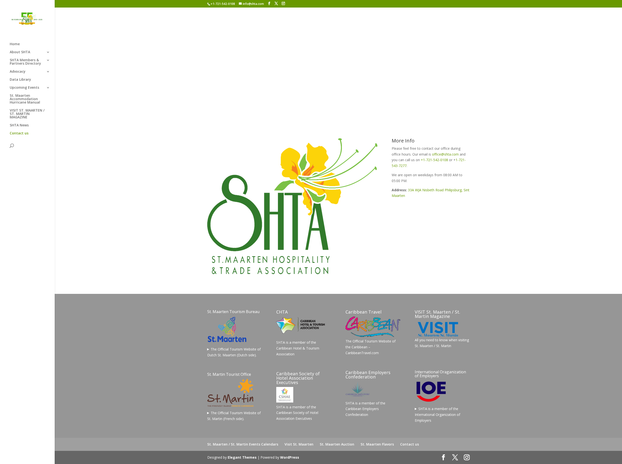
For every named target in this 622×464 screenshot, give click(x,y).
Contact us (19, 133)
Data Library (20, 80)
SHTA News (19, 125)
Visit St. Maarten (299, 444)
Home (15, 44)
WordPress (289, 457)
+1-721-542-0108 (434, 160)
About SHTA (20, 52)
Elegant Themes (242, 457)
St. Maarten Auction (337, 444)
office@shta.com (445, 154)
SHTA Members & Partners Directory (25, 62)
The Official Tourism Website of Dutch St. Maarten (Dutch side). (234, 352)
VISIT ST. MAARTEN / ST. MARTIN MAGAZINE (27, 114)
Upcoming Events (24, 88)
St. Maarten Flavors (377, 444)
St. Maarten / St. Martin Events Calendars (242, 444)
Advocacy (18, 72)
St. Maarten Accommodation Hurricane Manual (25, 99)
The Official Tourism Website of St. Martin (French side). (234, 416)
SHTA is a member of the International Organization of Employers (437, 414)
